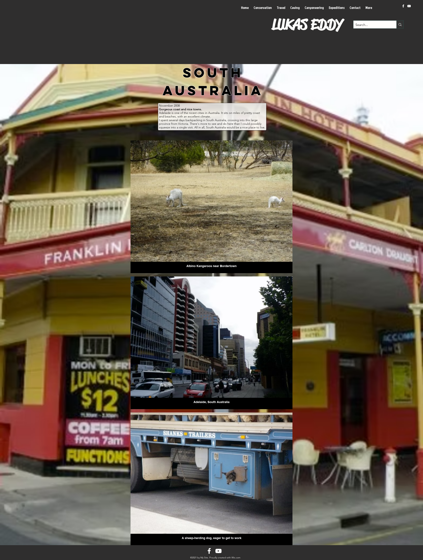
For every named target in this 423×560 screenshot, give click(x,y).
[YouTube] (409, 6)
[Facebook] (403, 6)
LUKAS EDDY (307, 24)
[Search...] (400, 24)
